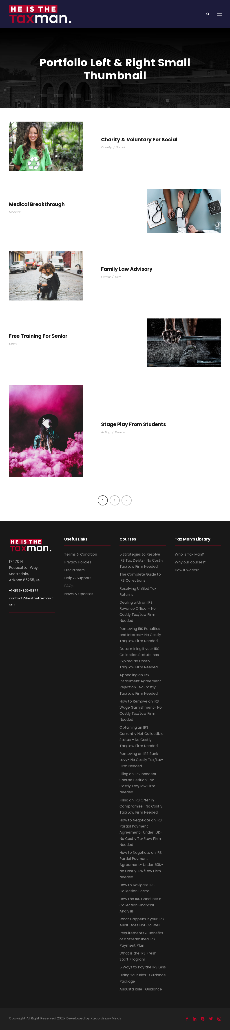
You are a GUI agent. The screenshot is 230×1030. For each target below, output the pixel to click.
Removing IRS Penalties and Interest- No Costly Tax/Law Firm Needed (140, 634)
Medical (14, 212)
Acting (106, 432)
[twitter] (211, 1019)
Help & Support (77, 578)
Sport (13, 344)
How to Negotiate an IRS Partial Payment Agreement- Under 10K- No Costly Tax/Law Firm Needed (140, 832)
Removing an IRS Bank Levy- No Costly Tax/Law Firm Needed (141, 759)
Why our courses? (190, 562)
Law (118, 277)
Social (120, 147)
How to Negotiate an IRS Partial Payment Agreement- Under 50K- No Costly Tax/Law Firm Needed (141, 865)
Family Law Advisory (127, 269)
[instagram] (219, 1019)
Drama (120, 432)
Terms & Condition (80, 554)
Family (106, 277)
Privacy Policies (77, 562)
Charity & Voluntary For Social (139, 139)
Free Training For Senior (38, 336)
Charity (106, 147)
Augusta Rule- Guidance (140, 989)
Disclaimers (74, 570)
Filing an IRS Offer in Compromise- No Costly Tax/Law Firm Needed (140, 806)
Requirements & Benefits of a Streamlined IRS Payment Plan (141, 939)
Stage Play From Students (133, 424)
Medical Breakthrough (37, 204)
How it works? (187, 570)
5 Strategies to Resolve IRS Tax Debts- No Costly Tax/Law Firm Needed (141, 560)
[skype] (202, 1019)
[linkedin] (194, 1019)
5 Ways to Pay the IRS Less (142, 967)
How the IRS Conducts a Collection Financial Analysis (140, 905)
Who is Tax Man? (189, 554)
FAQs (68, 585)
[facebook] (187, 1019)
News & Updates (78, 593)
